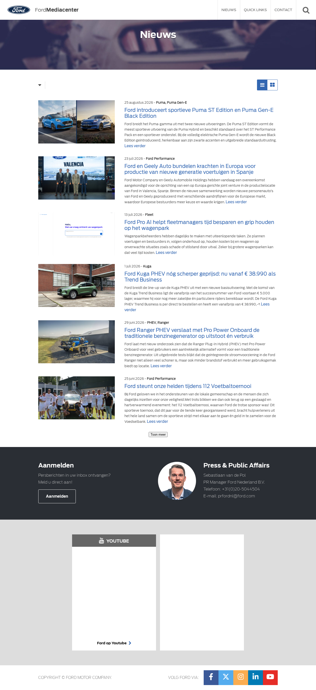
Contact (283, 10)
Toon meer (158, 434)
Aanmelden (57, 496)
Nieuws (228, 10)
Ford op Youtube (112, 643)
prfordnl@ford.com (236, 496)
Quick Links (255, 10)
